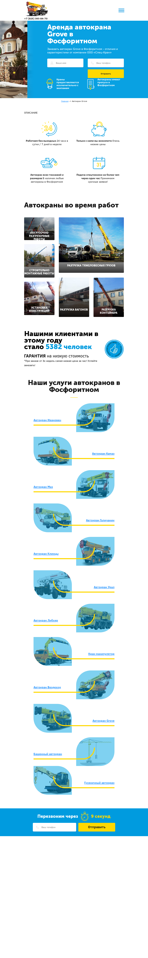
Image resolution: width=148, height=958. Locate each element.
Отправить (106, 73)
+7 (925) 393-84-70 (36, 18)
